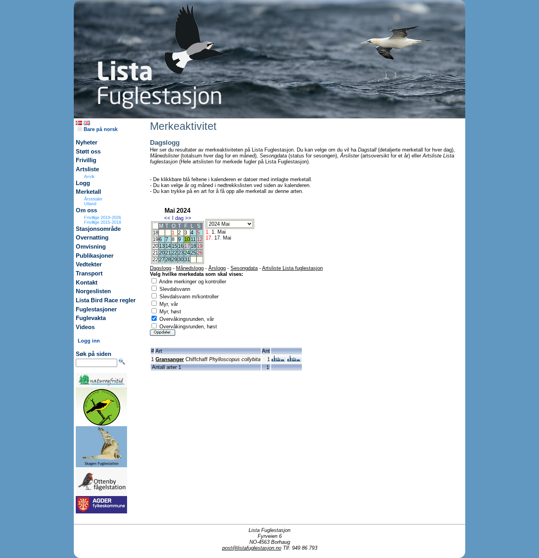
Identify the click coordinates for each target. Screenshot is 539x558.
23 (180, 253)
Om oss (86, 210)
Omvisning (91, 246)
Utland (90, 203)
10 (187, 239)
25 (193, 253)
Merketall (88, 192)
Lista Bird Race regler (106, 300)
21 (168, 253)
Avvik (89, 176)
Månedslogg (190, 268)
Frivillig (86, 160)
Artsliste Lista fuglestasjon (292, 268)
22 (174, 253)
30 (180, 259)
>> (188, 218)
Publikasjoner (95, 256)
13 (162, 246)
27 (162, 259)
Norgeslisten (93, 291)
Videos (85, 327)
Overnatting (92, 237)
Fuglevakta (91, 318)
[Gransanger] (278, 360)
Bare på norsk (100, 129)
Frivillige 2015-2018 (102, 222)
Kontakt (86, 282)
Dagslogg (160, 268)
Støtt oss (88, 151)
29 (174, 259)
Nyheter (86, 142)
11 (193, 239)
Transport (89, 273)
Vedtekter (89, 264)
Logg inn (89, 341)
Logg (83, 183)
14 (168, 246)
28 (168, 259)
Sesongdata (244, 268)
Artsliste (87, 169)
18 (193, 246)
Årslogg (217, 268)
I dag (177, 218)
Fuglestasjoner (96, 309)
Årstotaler (93, 199)
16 (180, 246)
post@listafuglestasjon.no (251, 548)
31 (187, 259)
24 (187, 253)
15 (174, 246)
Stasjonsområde (98, 229)
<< (167, 218)
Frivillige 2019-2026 (102, 217)
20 (162, 253)
